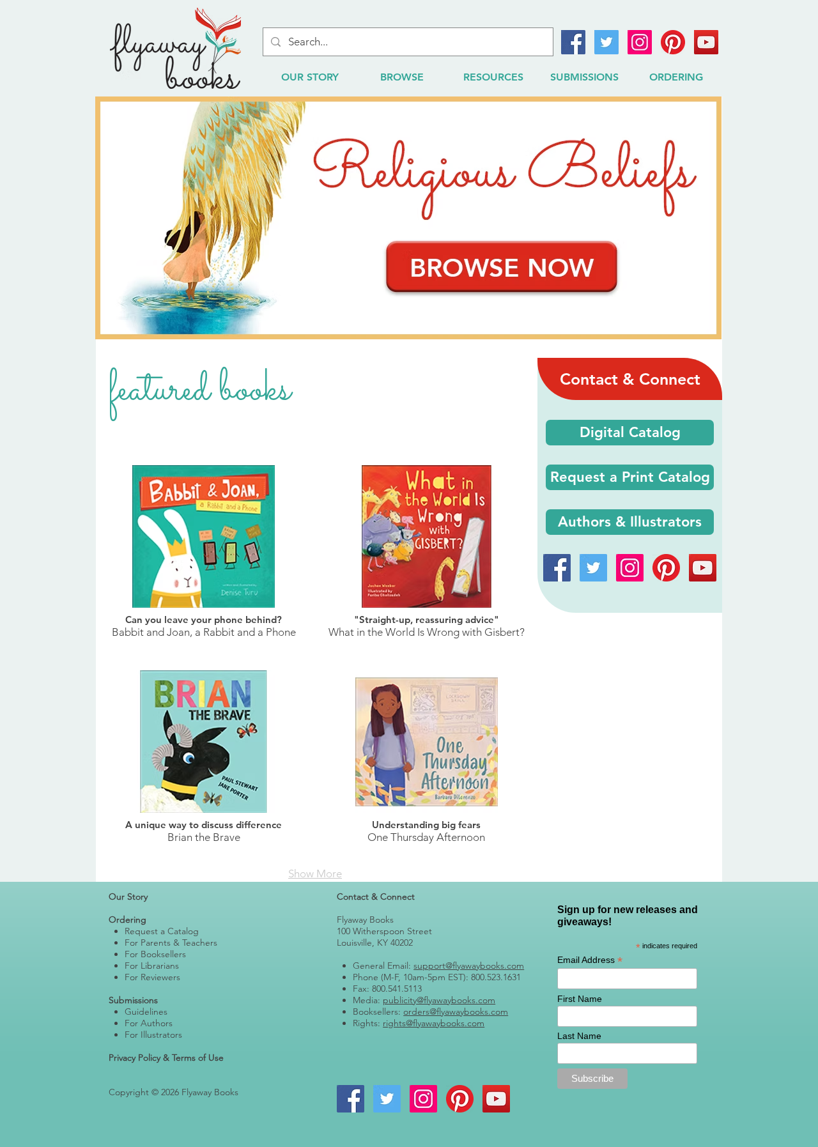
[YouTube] (706, 42)
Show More (315, 873)
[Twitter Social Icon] (606, 42)
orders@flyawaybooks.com (455, 1011)
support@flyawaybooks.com (468, 965)
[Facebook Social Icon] (573, 42)
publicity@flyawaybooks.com (439, 1000)
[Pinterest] (673, 42)
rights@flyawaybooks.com (433, 1023)
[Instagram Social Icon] (640, 42)
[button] (630, 477)
